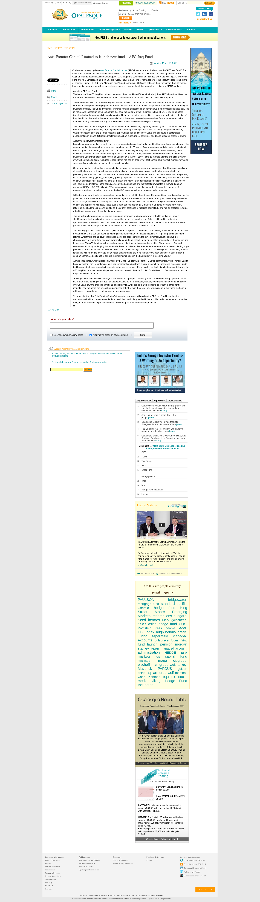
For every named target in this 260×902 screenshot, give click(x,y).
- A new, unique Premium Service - (162, 448)
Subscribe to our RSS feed (195, 864)
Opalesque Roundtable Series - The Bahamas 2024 (162, 706)
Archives (123, 10)
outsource (162, 640)
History (48, 863)
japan (155, 648)
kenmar (145, 494)
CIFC (143, 452)
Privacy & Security (52, 873)
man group (160, 664)
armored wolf (163, 673)
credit (182, 632)
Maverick (145, 669)
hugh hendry (166, 632)
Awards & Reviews (52, 867)
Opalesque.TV (154, 899)
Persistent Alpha (174, 29)
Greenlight (146, 470)
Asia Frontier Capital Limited (114, 70)
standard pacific (173, 604)
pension (166, 644)
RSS (164, 3)
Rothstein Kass (150, 628)
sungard (180, 616)
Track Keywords (59, 103)
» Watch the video (146, 565)
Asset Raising (139, 10)
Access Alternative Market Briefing (71, 348)
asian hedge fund (162, 624)
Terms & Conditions (53, 876)
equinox (169, 677)
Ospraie (143, 608)
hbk (143, 485)
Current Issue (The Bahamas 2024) (153, 763)
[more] (164, 410)
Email (54, 97)
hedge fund (164, 608)
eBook (139, 29)
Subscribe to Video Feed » (170, 573)
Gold (173, 664)
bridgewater (177, 600)
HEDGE (170, 652)
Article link (53, 310)
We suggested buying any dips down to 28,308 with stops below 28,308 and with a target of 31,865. (159, 808)
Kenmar (154, 677)
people (170, 628)
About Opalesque (52, 860)
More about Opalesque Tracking (169, 446)
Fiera (143, 465)
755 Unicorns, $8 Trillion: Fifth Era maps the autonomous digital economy (162, 430)
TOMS (144, 456)
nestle (142, 624)
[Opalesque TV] (177, 506)
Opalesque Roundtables (89, 870)
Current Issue (152, 839)
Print (53, 91)
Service (191, 29)
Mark (165, 620)
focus (174, 640)
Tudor (142, 636)
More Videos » (147, 573)
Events (154, 10)
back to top (205, 889)
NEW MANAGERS (86, 867)
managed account (173, 648)
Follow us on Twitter (192, 872)
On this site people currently (162, 586)
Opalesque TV (155, 29)
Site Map (48, 882)
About (175, 839)
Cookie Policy (50, 879)
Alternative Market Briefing (89, 860)
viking (156, 681)
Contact (48, 889)
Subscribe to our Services (194, 860)
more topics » (138, 22)
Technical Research (87, 863)
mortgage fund (148, 476)
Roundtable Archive (178, 763)
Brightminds (166, 899)
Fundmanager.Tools (138, 899)
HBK (141, 632)
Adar (182, 628)
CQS (182, 624)
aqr (149, 673)
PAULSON (146, 600)
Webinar (127, 29)
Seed (142, 620)
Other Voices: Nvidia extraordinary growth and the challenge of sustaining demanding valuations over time (163, 408)
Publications (69, 29)
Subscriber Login (145, 3)
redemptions (162, 616)
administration (149, 652)
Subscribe (166, 839)
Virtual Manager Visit (109, 29)
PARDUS (165, 669)
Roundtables (87, 29)
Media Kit (49, 886)
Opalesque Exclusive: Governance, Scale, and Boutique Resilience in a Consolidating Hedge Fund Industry (163, 438)
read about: (162, 593)
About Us (52, 29)
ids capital (165, 656)
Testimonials (50, 870)
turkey (182, 664)
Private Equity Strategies (123, 863)
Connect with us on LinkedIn (195, 868)
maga (162, 660)
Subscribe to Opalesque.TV (195, 876)
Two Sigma (146, 461)
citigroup (179, 660)
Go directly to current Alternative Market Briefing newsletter (79, 362)
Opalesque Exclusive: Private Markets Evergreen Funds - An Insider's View (159, 423)
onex (143, 481)
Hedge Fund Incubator (152, 489)
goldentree (178, 620)
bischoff (144, 664)
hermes (154, 620)
